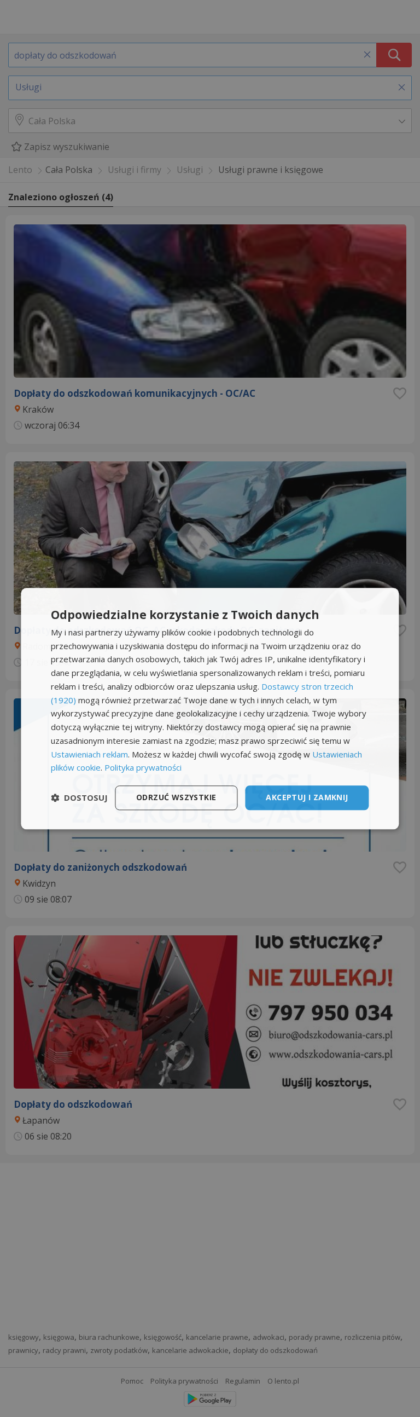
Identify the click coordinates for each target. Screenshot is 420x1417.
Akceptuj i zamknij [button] (307, 797)
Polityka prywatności (143, 767)
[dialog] (210, 708)
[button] (79, 798)
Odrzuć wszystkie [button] (176, 797)
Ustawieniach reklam (89, 754)
